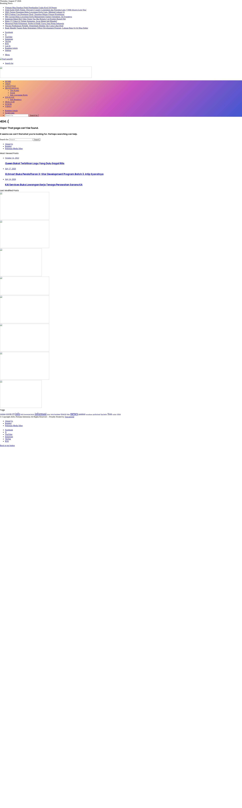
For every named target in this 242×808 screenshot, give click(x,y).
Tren (7, 84)
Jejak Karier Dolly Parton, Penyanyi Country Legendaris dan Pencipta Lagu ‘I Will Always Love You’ (46, 10)
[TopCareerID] (6, 59)
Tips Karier (14, 90)
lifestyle (63, 414)
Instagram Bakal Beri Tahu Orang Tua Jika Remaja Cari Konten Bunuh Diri (35, 19)
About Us (9, 144)
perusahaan (89, 414)
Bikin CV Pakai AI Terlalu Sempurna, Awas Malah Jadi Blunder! (31, 21)
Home (8, 81)
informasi (41, 413)
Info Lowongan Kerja (18, 95)
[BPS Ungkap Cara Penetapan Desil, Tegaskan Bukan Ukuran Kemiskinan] (24, 294)
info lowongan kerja (27, 414)
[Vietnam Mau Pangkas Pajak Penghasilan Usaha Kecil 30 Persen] (24, 219)
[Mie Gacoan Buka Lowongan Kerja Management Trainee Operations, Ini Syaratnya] (24, 323)
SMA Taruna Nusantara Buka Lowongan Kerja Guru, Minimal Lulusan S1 (35, 12)
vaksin (114, 414)
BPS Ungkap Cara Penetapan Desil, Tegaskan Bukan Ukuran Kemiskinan (34, 14)
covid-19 (10, 414)
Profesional (12, 88)
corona (2, 414)
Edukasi (9, 97)
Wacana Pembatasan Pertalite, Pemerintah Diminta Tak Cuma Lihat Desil (34, 26)
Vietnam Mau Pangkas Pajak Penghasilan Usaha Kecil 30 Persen (31, 8)
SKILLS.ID (10, 102)
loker (68, 414)
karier (48, 414)
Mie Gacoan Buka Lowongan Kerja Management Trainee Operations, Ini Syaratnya (38, 17)
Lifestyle (10, 86)
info (17, 413)
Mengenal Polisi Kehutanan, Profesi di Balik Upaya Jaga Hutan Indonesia (34, 23)
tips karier (104, 414)
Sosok (12, 93)
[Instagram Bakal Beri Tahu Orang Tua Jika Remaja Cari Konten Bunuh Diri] (24, 351)
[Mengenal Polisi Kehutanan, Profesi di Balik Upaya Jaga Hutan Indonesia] (24, 379)
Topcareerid (69, 417)
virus (119, 414)
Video (8, 106)
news (74, 414)
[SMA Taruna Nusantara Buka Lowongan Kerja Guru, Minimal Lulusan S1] (21, 275)
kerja (52, 414)
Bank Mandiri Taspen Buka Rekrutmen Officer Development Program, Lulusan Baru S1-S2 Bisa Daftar (46, 28)
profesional (96, 414)
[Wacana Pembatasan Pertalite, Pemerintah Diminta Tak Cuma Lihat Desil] (21, 407)
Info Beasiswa (15, 99)
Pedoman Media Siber (14, 148)
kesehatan (57, 414)
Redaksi (8, 146)
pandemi (81, 414)
